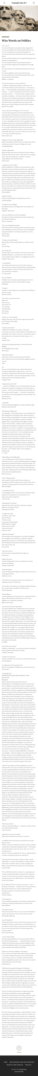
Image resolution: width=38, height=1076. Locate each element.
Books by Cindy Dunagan (15, 1065)
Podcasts (28, 1065)
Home (5, 1062)
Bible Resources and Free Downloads (22, 1062)
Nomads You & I (19, 3)
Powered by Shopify (19, 1071)
